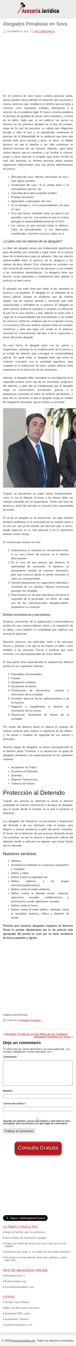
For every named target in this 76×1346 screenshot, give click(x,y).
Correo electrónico (14, 1103)
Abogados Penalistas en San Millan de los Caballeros (36, 1034)
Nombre (8, 1090)
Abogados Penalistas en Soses (52, 1036)
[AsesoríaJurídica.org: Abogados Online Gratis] (38, 13)
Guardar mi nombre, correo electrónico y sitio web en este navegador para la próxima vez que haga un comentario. (36, 1122)
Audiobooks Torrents (17, 1319)
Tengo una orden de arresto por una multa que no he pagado (35, 1245)
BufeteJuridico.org (15, 1281)
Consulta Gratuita (38, 1148)
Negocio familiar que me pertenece (25, 1232)
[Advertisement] (37, 64)
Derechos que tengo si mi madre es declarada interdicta (37, 1251)
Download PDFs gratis (18, 1313)
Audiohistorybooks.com (18, 1324)
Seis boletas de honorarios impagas (26, 1237)
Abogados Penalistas (30, 1020)
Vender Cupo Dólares (17, 1302)
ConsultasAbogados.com (19, 1286)
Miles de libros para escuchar (22, 1307)
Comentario (10, 1056)
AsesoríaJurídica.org (23, 1340)
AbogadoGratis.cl (15, 1275)
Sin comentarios (44, 31)
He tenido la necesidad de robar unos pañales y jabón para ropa (36, 1259)
